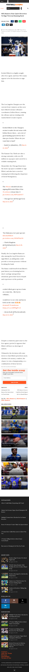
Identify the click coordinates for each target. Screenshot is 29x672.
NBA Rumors (10, 398)
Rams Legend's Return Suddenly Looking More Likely (14, 429)
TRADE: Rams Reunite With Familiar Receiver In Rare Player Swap (14, 414)
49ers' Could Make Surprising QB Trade (12, 503)
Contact (4, 652)
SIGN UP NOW (14, 382)
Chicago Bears (22, 29)
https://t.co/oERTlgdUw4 (12, 308)
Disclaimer (5, 656)
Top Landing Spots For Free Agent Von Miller (13, 471)
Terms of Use (6, 658)
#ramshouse (14, 305)
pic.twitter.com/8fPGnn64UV (13, 194)
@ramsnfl (6, 305)
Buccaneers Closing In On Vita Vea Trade (13, 546)
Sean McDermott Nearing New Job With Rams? (14, 443)
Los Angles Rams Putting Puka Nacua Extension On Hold (14, 457)
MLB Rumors (21, 398)
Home (2, 8)
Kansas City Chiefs (5, 31)
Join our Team (6, 653)
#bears (8, 187)
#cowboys (6, 192)
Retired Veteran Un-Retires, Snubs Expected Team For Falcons (17, 644)
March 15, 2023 (8, 202)
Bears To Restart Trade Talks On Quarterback (14, 524)
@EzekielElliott (8, 236)
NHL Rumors (5, 400)
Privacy (4, 655)
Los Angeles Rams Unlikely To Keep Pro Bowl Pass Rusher (13, 485)
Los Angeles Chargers (16, 31)
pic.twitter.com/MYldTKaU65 (13, 238)
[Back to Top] (14, 670)
